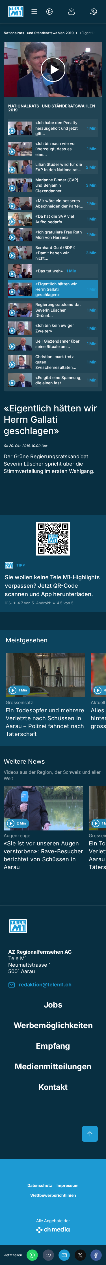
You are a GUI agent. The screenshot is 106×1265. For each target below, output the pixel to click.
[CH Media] (53, 1228)
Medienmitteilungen (53, 1066)
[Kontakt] (93, 11)
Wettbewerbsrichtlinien (53, 1195)
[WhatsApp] (32, 1255)
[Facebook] (96, 1255)
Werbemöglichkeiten (53, 1025)
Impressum (68, 1185)
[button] (48, 1255)
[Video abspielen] (53, 69)
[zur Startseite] (16, 11)
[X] (80, 1255)
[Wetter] (71, 11)
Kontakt (53, 1087)
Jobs (53, 1005)
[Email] (64, 1255)
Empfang (53, 1046)
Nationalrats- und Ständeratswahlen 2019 (39, 33)
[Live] (49, 11)
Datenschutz (39, 1185)
